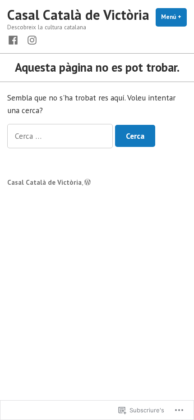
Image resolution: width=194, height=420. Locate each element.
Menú (174, 17)
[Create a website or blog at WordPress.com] (87, 182)
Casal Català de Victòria (78, 14)
